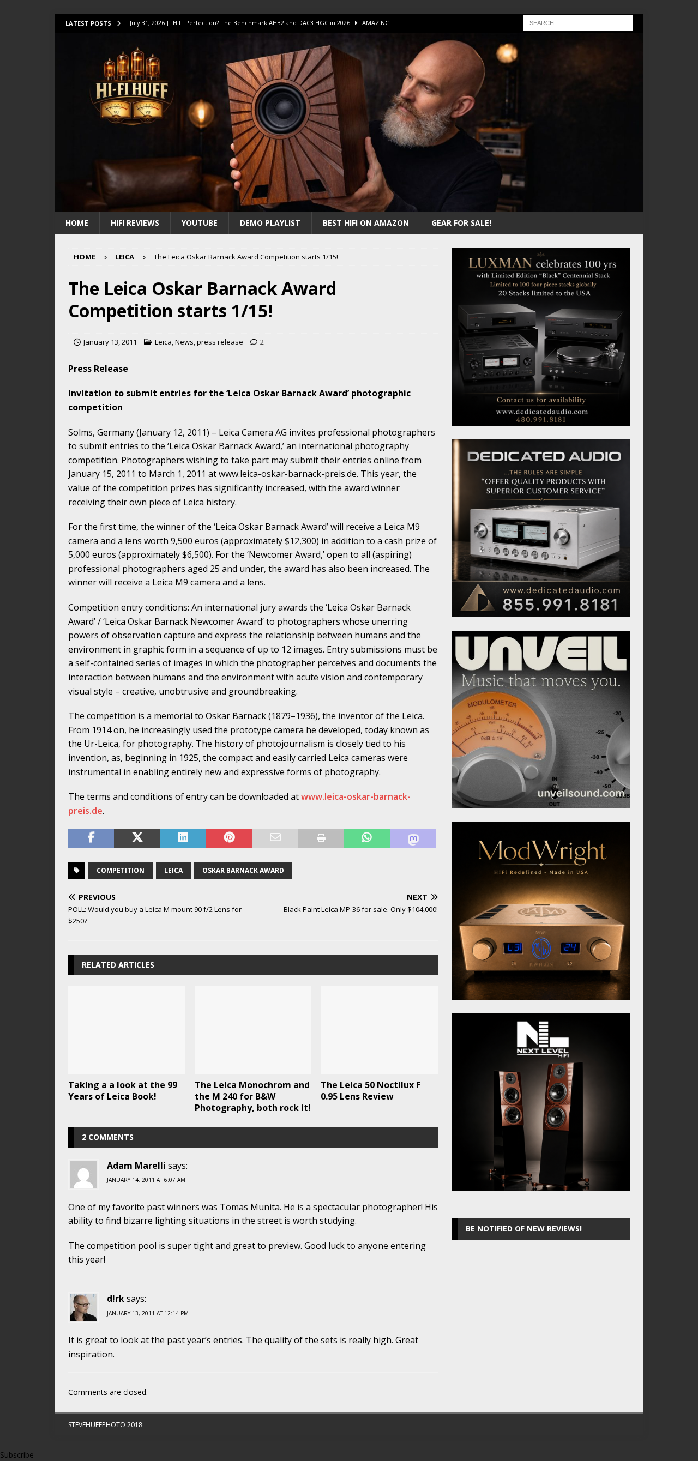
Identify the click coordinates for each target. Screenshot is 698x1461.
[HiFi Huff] (349, 205)
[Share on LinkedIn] (183, 838)
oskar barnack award (243, 870)
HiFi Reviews (135, 223)
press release (220, 342)
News (184, 342)
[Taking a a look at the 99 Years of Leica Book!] (126, 1030)
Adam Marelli (136, 1166)
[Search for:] (578, 22)
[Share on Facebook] (91, 838)
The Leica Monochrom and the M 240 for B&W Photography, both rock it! (253, 1096)
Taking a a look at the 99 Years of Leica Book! (122, 1090)
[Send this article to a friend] (275, 838)
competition (121, 870)
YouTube (200, 223)
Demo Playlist (270, 223)
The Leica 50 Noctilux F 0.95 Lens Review (370, 1090)
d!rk (115, 1299)
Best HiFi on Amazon (366, 223)
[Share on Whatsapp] (367, 838)
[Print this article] (321, 838)
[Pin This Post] (229, 838)
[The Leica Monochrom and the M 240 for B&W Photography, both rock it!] (253, 1030)
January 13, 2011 (110, 342)
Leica (163, 342)
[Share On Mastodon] (413, 838)
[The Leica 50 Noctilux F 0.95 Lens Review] (379, 1030)
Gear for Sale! (461, 223)
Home (76, 223)
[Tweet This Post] (137, 838)
